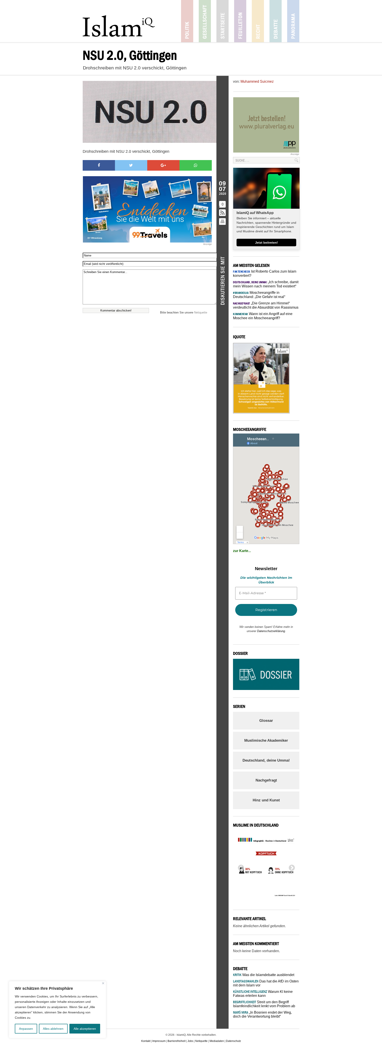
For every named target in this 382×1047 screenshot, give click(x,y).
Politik (187, 21)
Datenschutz (233, 1041)
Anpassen (26, 1028)
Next (290, 866)
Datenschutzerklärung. (271, 631)
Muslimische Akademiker (266, 740)
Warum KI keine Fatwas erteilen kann (263, 993)
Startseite (222, 21)
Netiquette (200, 312)
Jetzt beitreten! (266, 242)
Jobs (190, 1041)
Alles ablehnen (53, 1028)
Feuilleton (240, 21)
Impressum (159, 1041)
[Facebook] (99, 165)
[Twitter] (131, 165)
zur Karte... (242, 551)
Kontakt (145, 1041)
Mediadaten (217, 1041)
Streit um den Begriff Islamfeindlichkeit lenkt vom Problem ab (264, 1004)
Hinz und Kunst (266, 800)
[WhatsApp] (196, 165)
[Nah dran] (103, 983)
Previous (239, 866)
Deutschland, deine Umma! (266, 760)
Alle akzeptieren (85, 1028)
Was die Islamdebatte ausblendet (263, 975)
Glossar (266, 720)
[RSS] (222, 213)
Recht (258, 21)
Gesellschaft (205, 21)
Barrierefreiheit (176, 1041)
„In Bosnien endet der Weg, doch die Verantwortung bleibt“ (262, 1014)
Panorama (293, 21)
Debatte (275, 21)
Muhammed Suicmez (257, 81)
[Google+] (163, 165)
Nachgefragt (266, 780)
